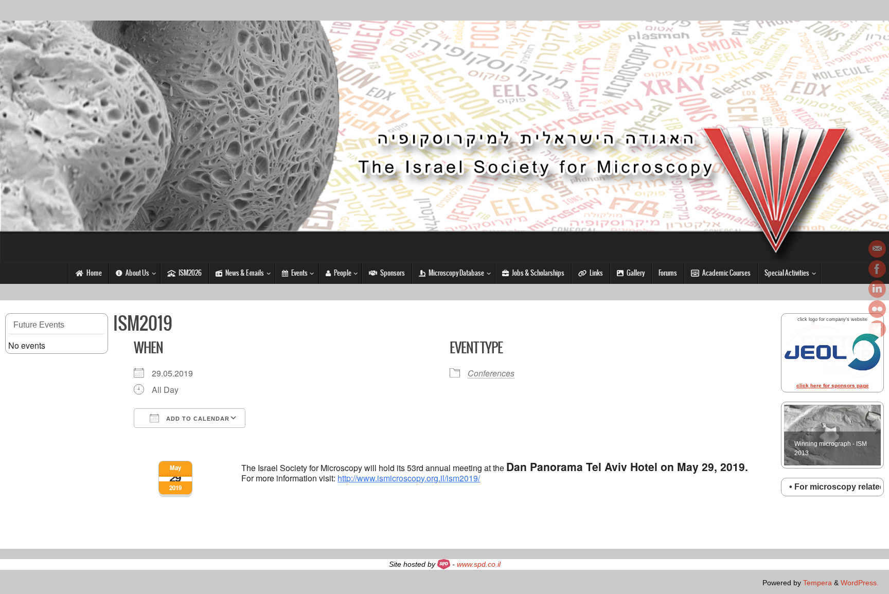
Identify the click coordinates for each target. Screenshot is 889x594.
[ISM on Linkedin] (877, 289)
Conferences (491, 373)
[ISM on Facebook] (877, 269)
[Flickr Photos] (877, 309)
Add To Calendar (196, 419)
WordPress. (860, 583)
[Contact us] (877, 249)
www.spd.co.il (479, 564)
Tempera (817, 583)
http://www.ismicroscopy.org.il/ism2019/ (408, 478)
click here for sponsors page (832, 385)
